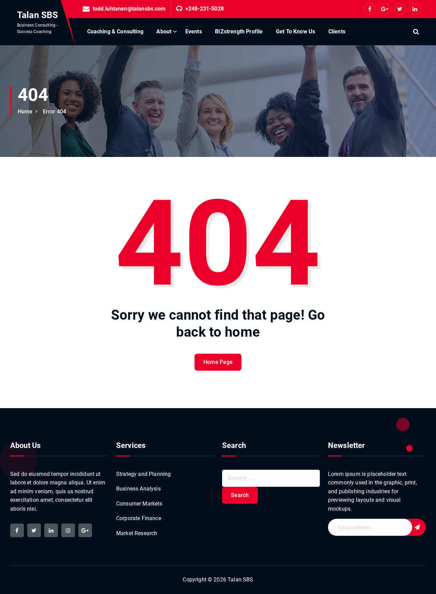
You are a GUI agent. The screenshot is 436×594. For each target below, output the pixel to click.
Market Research (136, 533)
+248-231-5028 (204, 8)
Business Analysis (138, 488)
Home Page (218, 362)
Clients (336, 31)
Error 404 (54, 111)
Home (25, 111)
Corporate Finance (138, 518)
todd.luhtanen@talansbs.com (129, 8)
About (163, 31)
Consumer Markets (139, 503)
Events (193, 31)
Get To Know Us (295, 31)
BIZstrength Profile (239, 31)
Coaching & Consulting (115, 31)
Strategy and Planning (143, 474)
